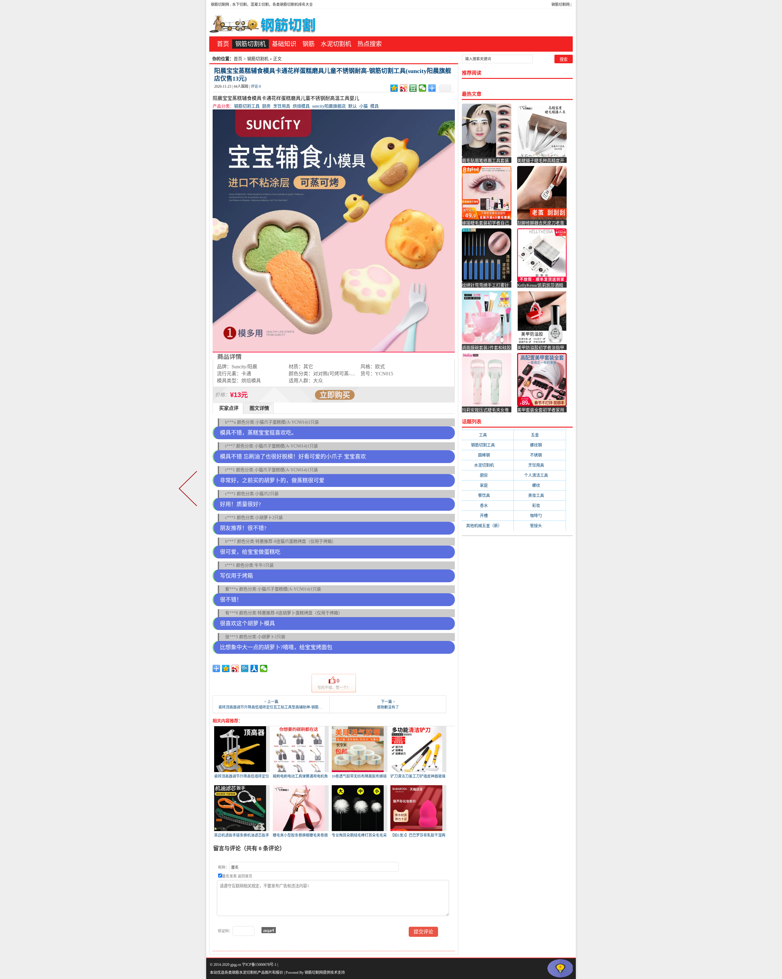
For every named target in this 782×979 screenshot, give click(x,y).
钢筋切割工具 (247, 106)
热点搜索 (369, 44)
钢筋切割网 (560, 4)
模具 (374, 106)
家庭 (487, 485)
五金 (540, 434)
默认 (352, 106)
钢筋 (308, 44)
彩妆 (540, 505)
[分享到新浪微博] (403, 88)
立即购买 (335, 395)
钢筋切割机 (250, 44)
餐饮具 (488, 495)
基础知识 (284, 44)
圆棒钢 (488, 455)
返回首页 (245, 876)
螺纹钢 (540, 445)
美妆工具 (540, 495)
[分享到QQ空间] (394, 88)
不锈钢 (540, 455)
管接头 (540, 525)
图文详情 (259, 408)
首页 (223, 44)
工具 (488, 434)
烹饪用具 (281, 106)
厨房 (266, 106)
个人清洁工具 (540, 475)
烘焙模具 (301, 106)
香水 (487, 505)
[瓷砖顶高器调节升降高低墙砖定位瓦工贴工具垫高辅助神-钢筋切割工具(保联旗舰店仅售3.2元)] (189, 490)
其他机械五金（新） (488, 525)
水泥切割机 (336, 44)
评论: (256, 86)
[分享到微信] (422, 88)
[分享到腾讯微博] (245, 668)
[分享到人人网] (254, 668)
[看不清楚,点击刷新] (268, 930)
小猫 (363, 106)
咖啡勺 (540, 515)
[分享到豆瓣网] (413, 88)
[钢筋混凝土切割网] (263, 22)
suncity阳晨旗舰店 (329, 106)
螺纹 (540, 485)
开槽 (487, 515)
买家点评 (229, 408)
